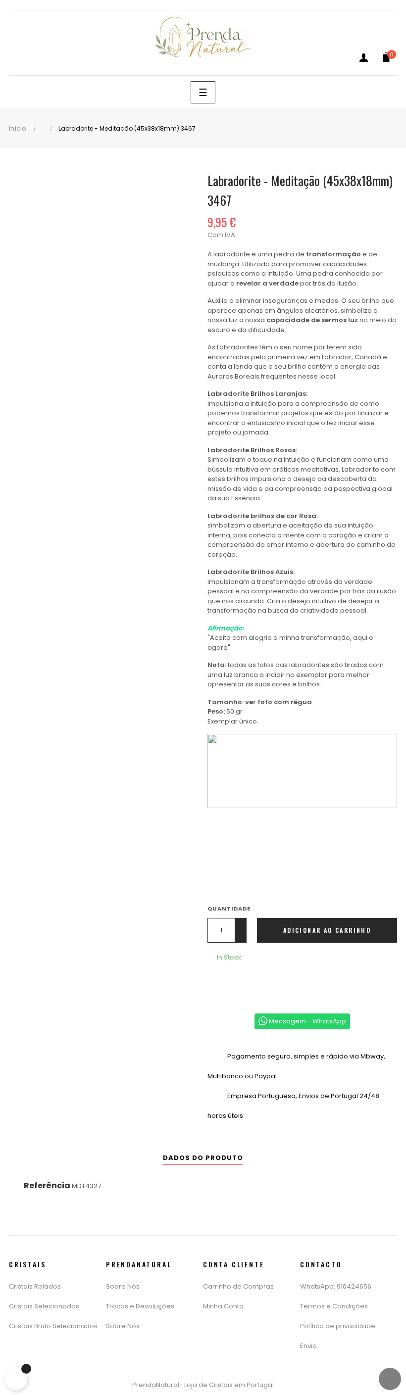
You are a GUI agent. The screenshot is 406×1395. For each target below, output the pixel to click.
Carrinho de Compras (238, 1286)
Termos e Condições (334, 1306)
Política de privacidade (337, 1326)
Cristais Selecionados (44, 1306)
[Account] (364, 60)
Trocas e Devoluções (140, 1306)
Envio (308, 1345)
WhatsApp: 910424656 (335, 1286)
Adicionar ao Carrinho (327, 930)
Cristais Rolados (35, 1286)
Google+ (248, 983)
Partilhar (218, 983)
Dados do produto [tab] (203, 1157)
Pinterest (262, 983)
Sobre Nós (123, 1286)
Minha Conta (223, 1306)
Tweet (233, 983)
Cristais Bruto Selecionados (53, 1326)
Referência (47, 1185)
